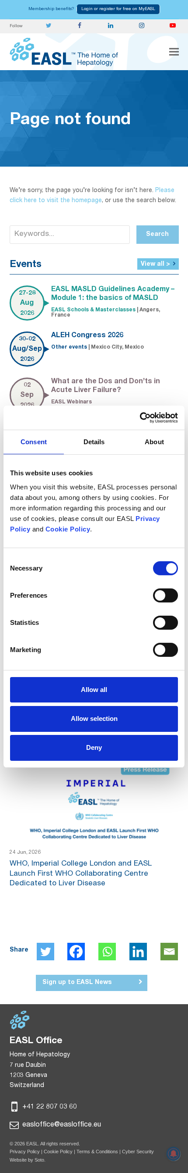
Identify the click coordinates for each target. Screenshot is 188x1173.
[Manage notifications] (174, 1154)
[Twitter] (45, 951)
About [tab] (154, 442)
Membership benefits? (51, 9)
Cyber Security (138, 1151)
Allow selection (94, 718)
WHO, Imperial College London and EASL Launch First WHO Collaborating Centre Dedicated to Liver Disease (81, 873)
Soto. (40, 1159)
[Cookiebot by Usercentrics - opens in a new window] (139, 417)
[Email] (169, 951)
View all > (155, 264)
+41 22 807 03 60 (49, 1107)
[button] (174, 52)
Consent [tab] (34, 442)
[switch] (165, 595)
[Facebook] (76, 951)
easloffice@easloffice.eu (61, 1125)
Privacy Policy (25, 1151)
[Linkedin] (138, 951)
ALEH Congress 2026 (87, 335)
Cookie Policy (59, 1151)
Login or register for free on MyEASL (118, 9)
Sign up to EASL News (76, 983)
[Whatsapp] (107, 951)
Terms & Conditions (97, 1151)
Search (157, 235)
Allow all (94, 689)
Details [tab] (94, 442)
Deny (94, 747)
